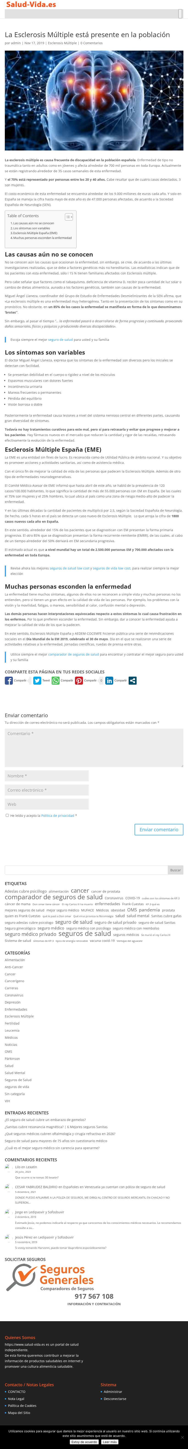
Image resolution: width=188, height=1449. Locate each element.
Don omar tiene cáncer (46, 904)
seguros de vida (17, 1087)
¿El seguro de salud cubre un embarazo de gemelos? (45, 1120)
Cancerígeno (14, 981)
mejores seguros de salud (24, 910)
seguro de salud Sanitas (156, 922)
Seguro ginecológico (20, 928)
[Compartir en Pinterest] (86, 681)
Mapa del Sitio (19, 1413)
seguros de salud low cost (69, 568)
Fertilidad (12, 1023)
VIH (7, 1101)
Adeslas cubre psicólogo (26, 891)
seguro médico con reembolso (136, 928)
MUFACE (87, 910)
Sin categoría (15, 1094)
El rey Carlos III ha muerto (77, 904)
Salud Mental (15, 1073)
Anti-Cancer (14, 967)
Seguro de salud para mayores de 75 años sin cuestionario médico (56, 1141)
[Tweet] (41, 681)
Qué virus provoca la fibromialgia (93, 916)
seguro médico (51, 928)
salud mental (138, 915)
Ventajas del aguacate (129, 941)
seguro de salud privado (115, 922)
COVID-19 (132, 898)
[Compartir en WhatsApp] (62, 681)
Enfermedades (16, 1009)
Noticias (11, 1044)
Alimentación (15, 960)
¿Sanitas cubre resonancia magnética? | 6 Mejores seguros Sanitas (56, 1127)
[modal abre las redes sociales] (133, 681)
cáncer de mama (17, 904)
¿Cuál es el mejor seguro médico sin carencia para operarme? (52, 1148)
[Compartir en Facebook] (15, 681)
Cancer (10, 974)
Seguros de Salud (18, 1080)
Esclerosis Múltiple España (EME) (35, 233)
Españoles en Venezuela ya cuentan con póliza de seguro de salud (114, 1187)
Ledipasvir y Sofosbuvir (46, 1212)
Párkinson (12, 1058)
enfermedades (107, 903)
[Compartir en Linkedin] (116, 681)
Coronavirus (114, 898)
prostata (168, 910)
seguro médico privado (30, 934)
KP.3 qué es (153, 904)
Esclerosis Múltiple (62, 43)
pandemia (149, 910)
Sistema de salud (18, 940)
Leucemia (12, 1030)
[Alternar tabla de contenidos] (66, 217)
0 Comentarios (91, 43)
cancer (80, 890)
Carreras (11, 988)
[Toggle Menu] (180, 13)
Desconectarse (115, 1399)
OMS (132, 910)
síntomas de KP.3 (43, 941)
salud (120, 915)
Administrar (113, 1391)
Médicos (102, 910)
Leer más (110, 1442)
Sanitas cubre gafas (166, 916)
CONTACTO (16, 1391)
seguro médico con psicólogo (88, 928)
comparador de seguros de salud (73, 654)
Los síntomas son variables (31, 228)
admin (16, 43)
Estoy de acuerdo (84, 1442)
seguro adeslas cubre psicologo (29, 922)
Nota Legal (16, 1399)
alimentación (59, 891)
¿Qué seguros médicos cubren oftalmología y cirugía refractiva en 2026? (60, 1134)
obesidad (118, 910)
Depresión (13, 1002)
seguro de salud (60, 339)
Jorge (19, 1212)
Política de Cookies (22, 1405)
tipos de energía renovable (72, 941)
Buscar (175, 870)
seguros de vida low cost (111, 568)
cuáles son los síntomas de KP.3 (161, 898)
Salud (9, 1066)
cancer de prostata (105, 891)
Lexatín (31, 1167)
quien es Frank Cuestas (23, 916)
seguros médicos (126, 934)
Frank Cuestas (133, 904)
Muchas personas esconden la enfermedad (42, 238)
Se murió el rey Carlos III (155, 935)
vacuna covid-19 (102, 940)
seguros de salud (84, 933)
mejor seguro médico (63, 910)
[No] (182, 1437)
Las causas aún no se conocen (33, 223)
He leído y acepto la (43, 815)
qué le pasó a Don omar (57, 916)
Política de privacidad (58, 815)
